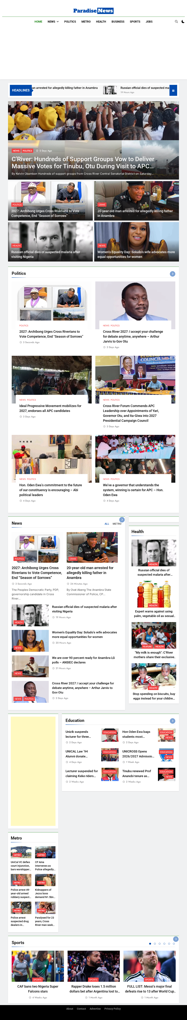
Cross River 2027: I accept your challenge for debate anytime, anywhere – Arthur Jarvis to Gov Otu (133, 336)
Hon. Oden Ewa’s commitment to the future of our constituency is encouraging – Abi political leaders (50, 490)
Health (101, 21)
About (69, 1008)
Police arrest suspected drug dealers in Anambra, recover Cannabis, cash (21, 925)
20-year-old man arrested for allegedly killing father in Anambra (90, 573)
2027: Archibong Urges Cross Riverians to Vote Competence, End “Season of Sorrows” (37, 573)
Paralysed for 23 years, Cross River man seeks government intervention (44, 925)
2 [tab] (155, 944)
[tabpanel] (38, 975)
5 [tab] (169, 944)
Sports (135, 21)
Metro (86, 21)
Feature (147, 646)
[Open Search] (176, 21)
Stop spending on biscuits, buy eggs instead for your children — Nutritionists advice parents (154, 698)
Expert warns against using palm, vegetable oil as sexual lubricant (154, 616)
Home (38, 21)
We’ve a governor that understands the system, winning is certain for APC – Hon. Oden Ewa (133, 490)
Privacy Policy (112, 1008)
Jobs (149, 21)
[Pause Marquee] (173, 90)
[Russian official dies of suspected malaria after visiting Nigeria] (70, 90)
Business (118, 21)
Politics (70, 21)
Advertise (95, 1008)
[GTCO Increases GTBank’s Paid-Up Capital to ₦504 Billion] (93, 140)
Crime (102, 204)
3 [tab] (160, 944)
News (51, 21)
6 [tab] (174, 944)
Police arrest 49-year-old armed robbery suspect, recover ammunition (20, 897)
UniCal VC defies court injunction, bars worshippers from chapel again (21, 869)
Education (110, 732)
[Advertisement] (93, 53)
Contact (81, 1008)
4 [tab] (164, 944)
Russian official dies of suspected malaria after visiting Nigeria (122, 88)
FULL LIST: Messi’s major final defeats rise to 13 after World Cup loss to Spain (149, 991)
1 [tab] (150, 944)
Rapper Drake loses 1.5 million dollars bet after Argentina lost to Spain (94, 991)
